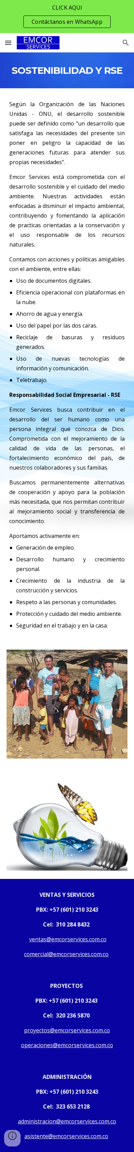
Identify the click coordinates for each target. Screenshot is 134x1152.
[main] (67, 70)
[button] (8, 42)
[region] (67, 16)
